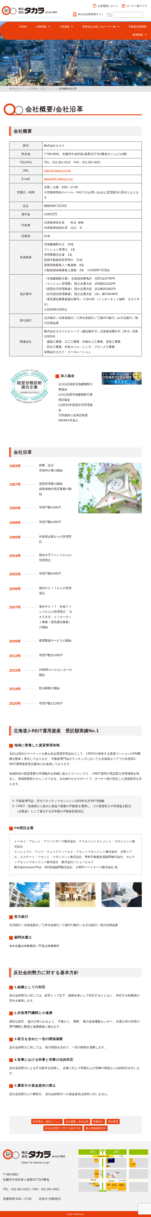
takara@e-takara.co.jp (58, 178)
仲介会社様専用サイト (91, 14)
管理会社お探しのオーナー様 (99, 26)
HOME (23, 26)
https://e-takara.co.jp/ (57, 170)
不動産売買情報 (137, 26)
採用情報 (138, 34)
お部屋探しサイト (108, 5)
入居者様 (64, 26)
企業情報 (41, 26)
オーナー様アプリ (137, 5)
